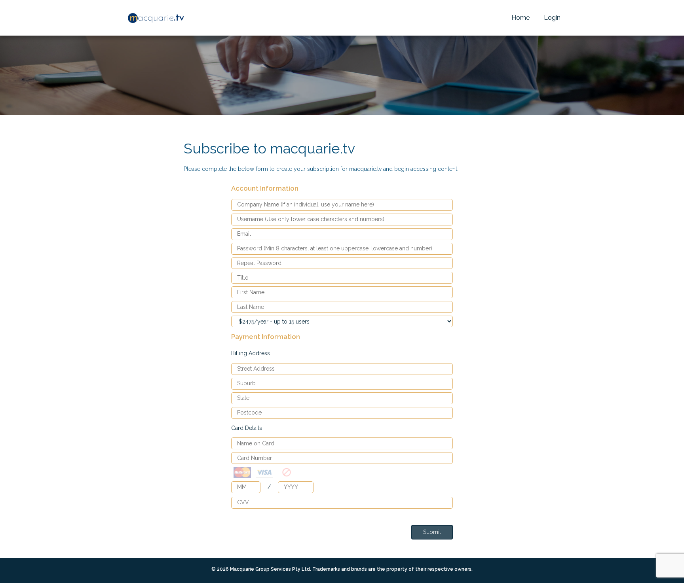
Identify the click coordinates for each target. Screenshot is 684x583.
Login (552, 17)
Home (520, 17)
